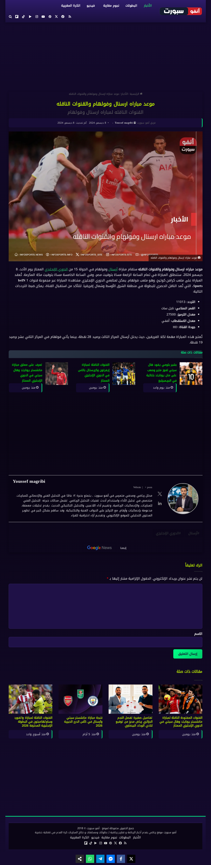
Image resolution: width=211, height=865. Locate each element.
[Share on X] (131, 859)
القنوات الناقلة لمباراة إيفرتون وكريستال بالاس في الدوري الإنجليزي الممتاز (93, 372)
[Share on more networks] (80, 859)
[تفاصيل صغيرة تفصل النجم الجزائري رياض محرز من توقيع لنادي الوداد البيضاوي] (130, 699)
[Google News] (99, 547)
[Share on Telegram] (100, 859)
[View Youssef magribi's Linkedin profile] (159, 503)
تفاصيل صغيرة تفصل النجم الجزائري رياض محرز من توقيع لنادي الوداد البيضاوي (134, 721)
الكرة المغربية (70, 5)
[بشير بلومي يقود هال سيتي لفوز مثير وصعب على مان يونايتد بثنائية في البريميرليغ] (191, 373)
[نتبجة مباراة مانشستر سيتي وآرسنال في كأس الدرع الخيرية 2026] (80, 699)
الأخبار (148, 5)
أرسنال (113, 269)
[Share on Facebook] (121, 859)
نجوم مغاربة (111, 5)
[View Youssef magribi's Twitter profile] (159, 493)
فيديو (91, 5)
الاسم (198, 634)
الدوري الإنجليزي (56, 269)
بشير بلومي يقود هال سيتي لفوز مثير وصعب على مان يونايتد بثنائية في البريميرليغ (161, 372)
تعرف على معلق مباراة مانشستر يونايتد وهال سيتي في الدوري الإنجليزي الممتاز (27, 372)
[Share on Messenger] (111, 859)
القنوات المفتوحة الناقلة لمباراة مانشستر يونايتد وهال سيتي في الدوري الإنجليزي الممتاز (180, 721)
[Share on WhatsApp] (90, 859)
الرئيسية (135, 93)
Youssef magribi (124, 123)
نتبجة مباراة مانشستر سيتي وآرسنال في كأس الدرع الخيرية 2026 (83, 721)
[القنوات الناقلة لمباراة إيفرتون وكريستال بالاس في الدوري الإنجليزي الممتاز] (124, 373)
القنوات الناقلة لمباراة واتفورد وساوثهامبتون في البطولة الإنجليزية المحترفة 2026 (33, 721)
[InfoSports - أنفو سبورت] (181, 11)
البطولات (131, 5)
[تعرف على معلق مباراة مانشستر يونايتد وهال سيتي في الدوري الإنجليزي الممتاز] (56, 373)
